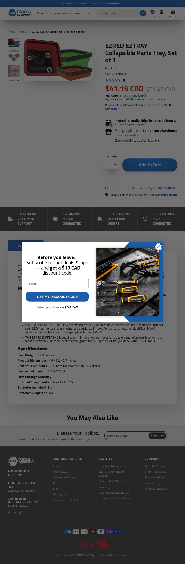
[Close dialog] (158, 247)
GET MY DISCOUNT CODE (57, 296)
